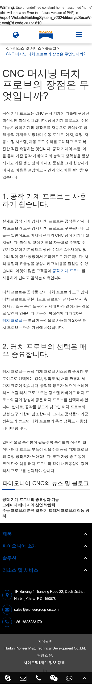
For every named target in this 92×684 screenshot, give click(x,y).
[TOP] (84, 678)
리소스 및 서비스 (27, 48)
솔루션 (9, 558)
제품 (7, 534)
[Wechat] (53, 678)
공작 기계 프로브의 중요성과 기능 (30, 499)
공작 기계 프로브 (66, 270)
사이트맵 (31, 662)
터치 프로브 (12, 320)
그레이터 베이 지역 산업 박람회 (28, 505)
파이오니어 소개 (19, 546)
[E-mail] (23, 678)
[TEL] (38, 678)
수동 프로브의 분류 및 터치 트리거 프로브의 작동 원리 (45, 513)
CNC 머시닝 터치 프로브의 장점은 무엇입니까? (45, 54)
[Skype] (7, 678)
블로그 (50, 48)
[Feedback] (69, 678)
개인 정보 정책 (52, 662)
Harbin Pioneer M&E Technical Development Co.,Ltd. (45, 648)
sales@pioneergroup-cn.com (36, 609)
